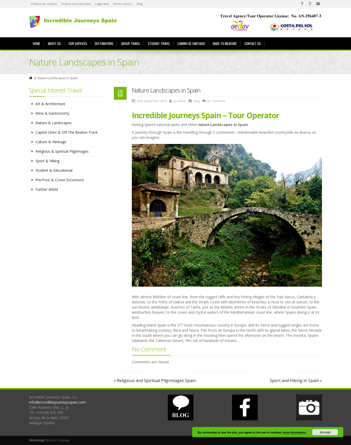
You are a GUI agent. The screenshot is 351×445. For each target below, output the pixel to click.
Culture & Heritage (50, 141)
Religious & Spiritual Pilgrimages (62, 151)
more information (294, 432)
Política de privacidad (76, 4)
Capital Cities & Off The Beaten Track (66, 132)
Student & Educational (53, 170)
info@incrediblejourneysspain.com (57, 402)
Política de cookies (44, 4)
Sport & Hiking (47, 160)
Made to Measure (225, 43)
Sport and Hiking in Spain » (296, 380)
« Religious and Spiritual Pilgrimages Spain (155, 380)
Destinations (104, 43)
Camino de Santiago (191, 43)
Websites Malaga (58, 440)
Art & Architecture (50, 103)
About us (54, 43)
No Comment (216, 101)
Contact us (252, 43)
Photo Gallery (122, 4)
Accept (325, 432)
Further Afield (46, 189)
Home (36, 43)
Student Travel (159, 43)
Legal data (102, 4)
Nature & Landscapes (53, 122)
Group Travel (130, 43)
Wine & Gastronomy (52, 113)
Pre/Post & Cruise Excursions (59, 179)
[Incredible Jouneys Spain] (74, 21)
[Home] (31, 78)
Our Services (78, 43)
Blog (140, 4)
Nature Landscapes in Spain (166, 90)
